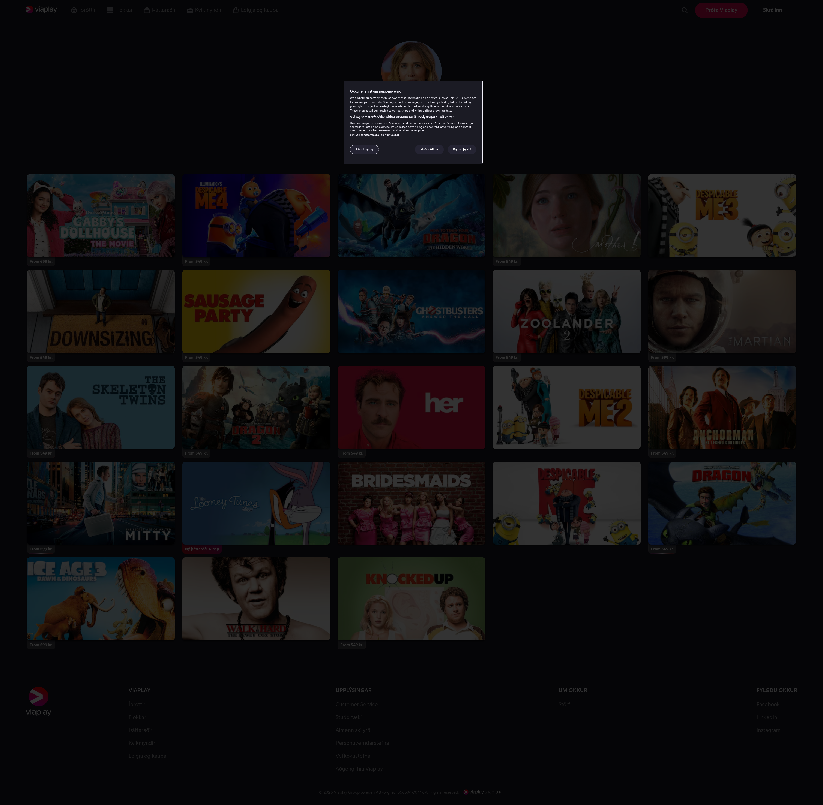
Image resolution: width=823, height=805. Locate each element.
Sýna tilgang (364, 149)
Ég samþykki (462, 149)
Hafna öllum (429, 149)
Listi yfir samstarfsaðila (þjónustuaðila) (374, 134)
